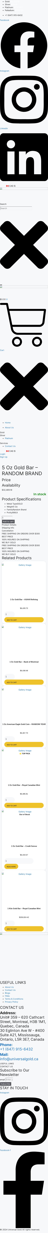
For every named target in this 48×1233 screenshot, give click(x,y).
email (2, 1079)
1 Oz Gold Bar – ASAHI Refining (24, 599)
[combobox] (16, 208)
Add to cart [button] (12, 620)
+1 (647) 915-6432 (16, 1046)
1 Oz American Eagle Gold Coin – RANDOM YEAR (24, 724)
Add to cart (8, 521)
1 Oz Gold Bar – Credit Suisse (24, 846)
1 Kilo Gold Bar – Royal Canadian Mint (24, 908)
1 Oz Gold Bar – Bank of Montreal (24, 662)
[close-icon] (24, 386)
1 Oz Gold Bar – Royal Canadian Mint (24, 785)
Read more (11, 867)
